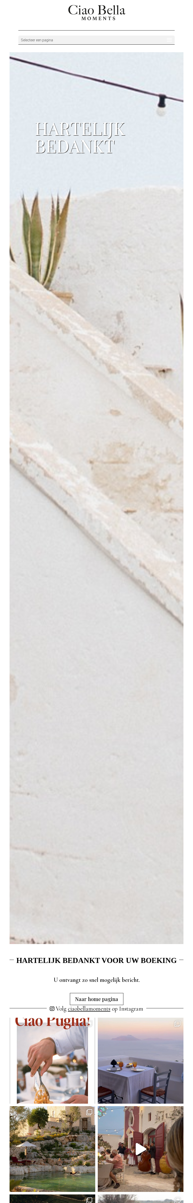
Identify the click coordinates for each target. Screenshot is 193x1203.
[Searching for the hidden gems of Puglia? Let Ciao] (140, 1149)
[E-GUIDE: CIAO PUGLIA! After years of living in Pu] (52, 1061)
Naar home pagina (96, 998)
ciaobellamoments (89, 1008)
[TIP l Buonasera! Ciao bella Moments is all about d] (140, 1061)
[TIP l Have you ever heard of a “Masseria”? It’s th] (52, 1149)
